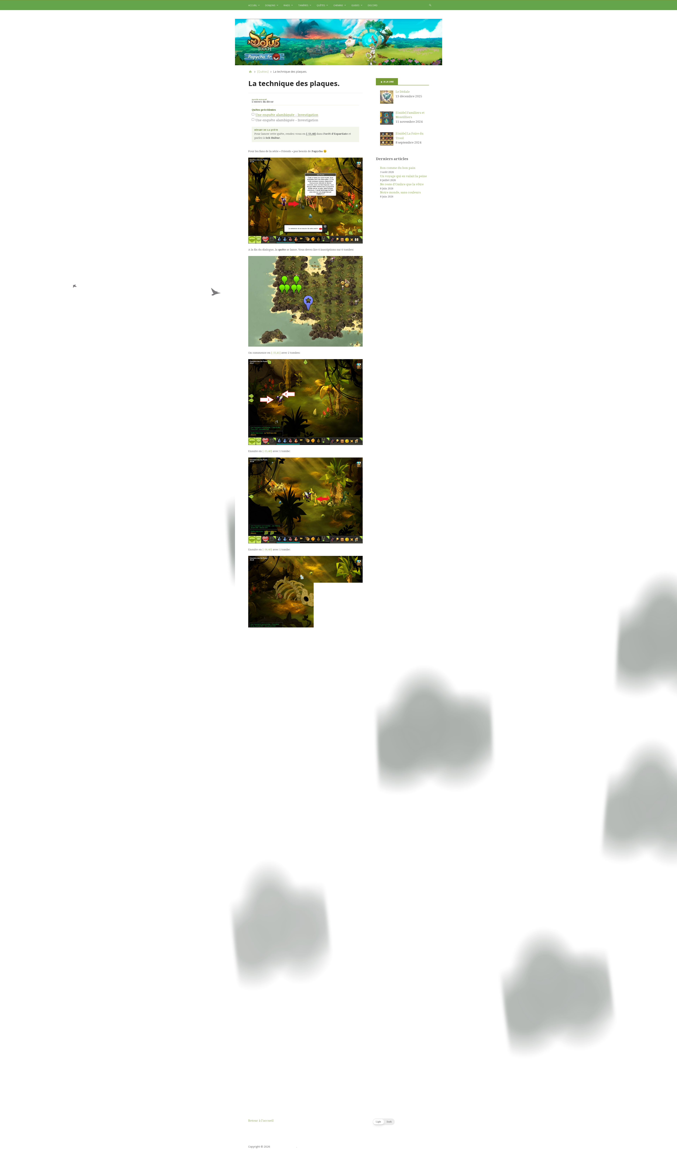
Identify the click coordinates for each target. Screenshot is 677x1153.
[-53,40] (292, 746)
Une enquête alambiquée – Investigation (286, 115)
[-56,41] (264, 647)
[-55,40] (267, 451)
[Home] (250, 71)
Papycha (291, 1053)
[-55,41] (276, 352)
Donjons (270, 5)
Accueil (252, 5)
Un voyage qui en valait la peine (403, 176)
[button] (384, 1121)
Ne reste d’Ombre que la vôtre (402, 184)
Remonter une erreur (350, 1078)
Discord (372, 5)
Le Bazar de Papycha (283, 1146)
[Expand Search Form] (430, 5)
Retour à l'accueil (261, 1120)
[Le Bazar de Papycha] (338, 42)
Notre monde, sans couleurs (400, 192)
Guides (355, 5)
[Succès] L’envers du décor (305, 1034)
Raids (287, 5)
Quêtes (321, 5)
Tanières (303, 5)
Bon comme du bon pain (397, 168)
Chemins (338, 5)
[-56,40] (267, 549)
